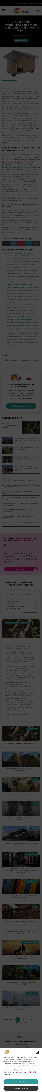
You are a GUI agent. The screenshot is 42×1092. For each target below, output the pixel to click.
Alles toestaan (21, 1082)
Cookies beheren (21, 1088)
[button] (37, 1052)
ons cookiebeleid (30, 1072)
